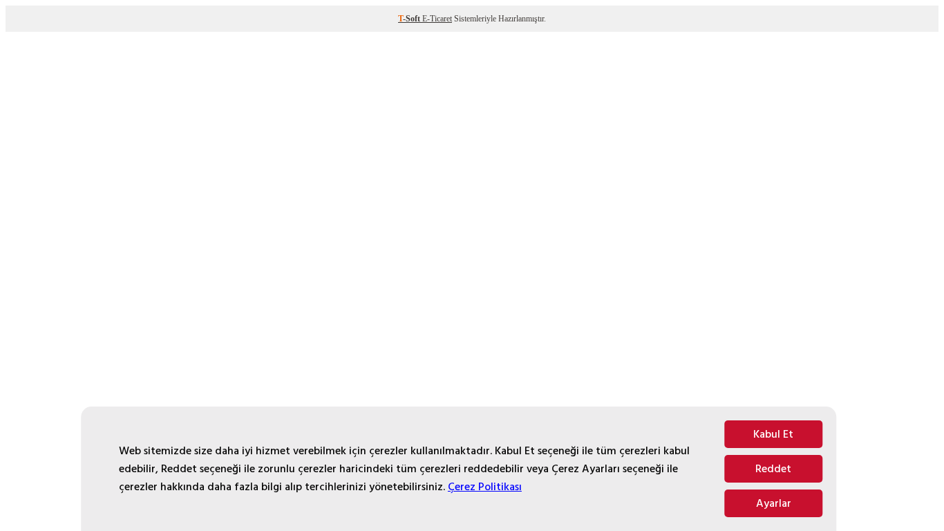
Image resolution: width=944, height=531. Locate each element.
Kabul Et (773, 434)
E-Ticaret (437, 19)
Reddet (773, 469)
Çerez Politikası (485, 487)
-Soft (410, 19)
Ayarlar (773, 503)
